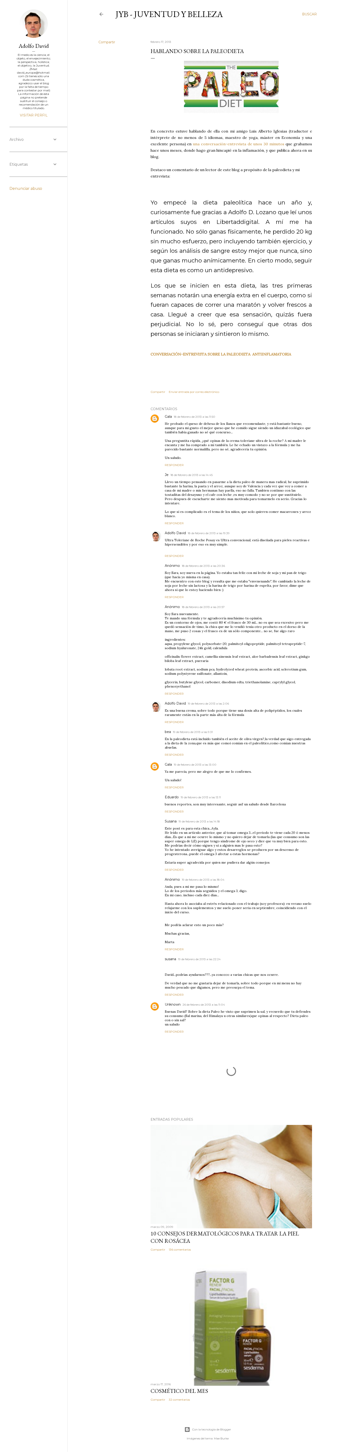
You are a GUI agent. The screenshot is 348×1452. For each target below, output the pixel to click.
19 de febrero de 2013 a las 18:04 (203, 879)
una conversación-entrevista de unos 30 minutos (238, 144)
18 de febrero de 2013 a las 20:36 (203, 566)
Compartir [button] (106, 42)
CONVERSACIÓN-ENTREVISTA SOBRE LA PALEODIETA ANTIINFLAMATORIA (221, 354)
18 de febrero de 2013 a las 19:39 (209, 533)
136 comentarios (180, 1249)
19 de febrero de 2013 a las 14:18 (199, 821)
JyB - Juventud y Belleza (169, 14)
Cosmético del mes (179, 1390)
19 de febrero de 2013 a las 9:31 (193, 732)
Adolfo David (175, 533)
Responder (174, 465)
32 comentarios (179, 1399)
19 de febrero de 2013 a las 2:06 (208, 703)
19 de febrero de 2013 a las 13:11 (201, 797)
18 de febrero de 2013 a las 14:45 (191, 475)
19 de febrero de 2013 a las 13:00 (195, 764)
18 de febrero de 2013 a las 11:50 (194, 416)
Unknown (173, 1004)
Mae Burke (221, 1438)
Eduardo (172, 797)
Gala (168, 416)
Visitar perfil (34, 115)
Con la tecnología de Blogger (211, 1429)
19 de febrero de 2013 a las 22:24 (199, 959)
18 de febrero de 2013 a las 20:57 (203, 607)
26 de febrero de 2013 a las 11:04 (204, 1004)
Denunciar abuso (25, 188)
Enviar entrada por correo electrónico (194, 392)
